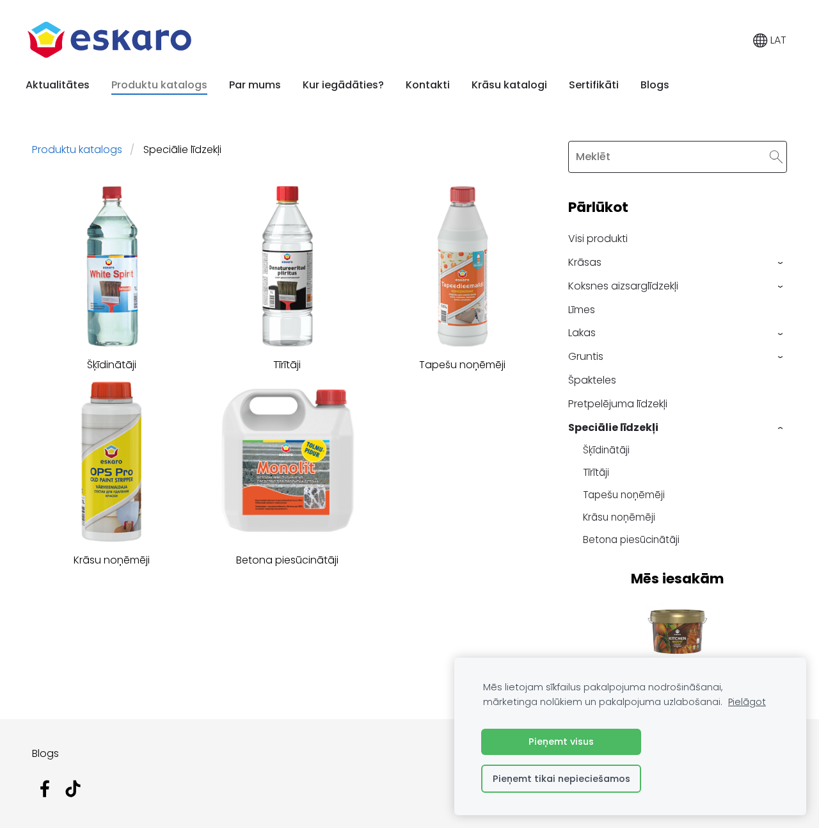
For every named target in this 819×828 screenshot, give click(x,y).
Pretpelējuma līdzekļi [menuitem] (617, 403)
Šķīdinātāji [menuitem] (606, 450)
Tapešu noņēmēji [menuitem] (624, 494)
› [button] (781, 262)
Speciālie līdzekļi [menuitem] (613, 427)
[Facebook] (45, 788)
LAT (777, 40)
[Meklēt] (776, 157)
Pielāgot (747, 701)
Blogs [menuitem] (654, 84)
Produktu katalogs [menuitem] (159, 84)
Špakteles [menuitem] (592, 380)
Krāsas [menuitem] (584, 262)
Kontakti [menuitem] (428, 84)
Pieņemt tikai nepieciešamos (561, 778)
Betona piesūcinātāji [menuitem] (631, 539)
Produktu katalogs (77, 149)
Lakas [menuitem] (582, 332)
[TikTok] (73, 788)
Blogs (45, 753)
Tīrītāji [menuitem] (596, 472)
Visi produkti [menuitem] (598, 238)
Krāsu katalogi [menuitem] (509, 84)
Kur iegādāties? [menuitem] (343, 84)
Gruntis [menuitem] (585, 356)
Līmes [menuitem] (581, 309)
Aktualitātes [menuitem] (58, 84)
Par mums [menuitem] (255, 84)
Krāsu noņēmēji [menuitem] (619, 517)
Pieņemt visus (561, 741)
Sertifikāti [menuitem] (594, 84)
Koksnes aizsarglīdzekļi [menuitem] (623, 286)
